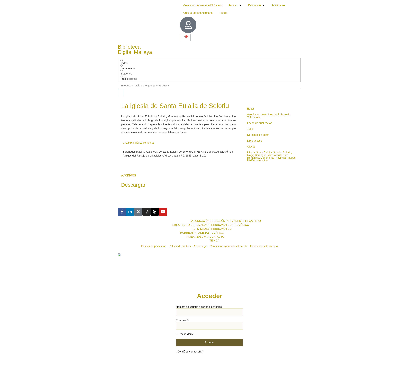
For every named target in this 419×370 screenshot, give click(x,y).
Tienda (223, 12)
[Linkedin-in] (130, 212)
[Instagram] (146, 212)
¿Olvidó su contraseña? (190, 351)
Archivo (232, 5)
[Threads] (155, 212)
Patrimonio (254, 5)
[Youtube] (163, 212)
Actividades (278, 5)
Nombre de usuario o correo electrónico (199, 307)
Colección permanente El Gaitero (202, 5)
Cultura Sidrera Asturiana (198, 12)
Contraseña (183, 320)
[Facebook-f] (122, 212)
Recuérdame (186, 334)
